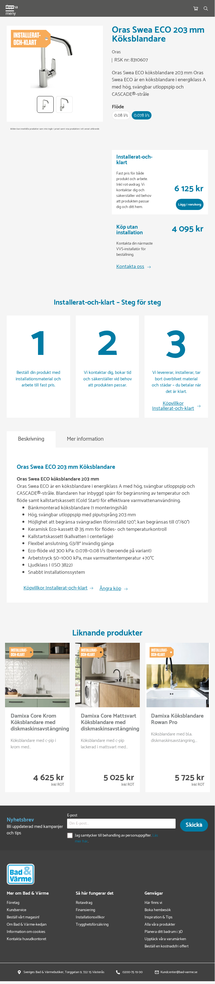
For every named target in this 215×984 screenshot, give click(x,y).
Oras (116, 52)
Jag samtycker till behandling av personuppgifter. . (116, 838)
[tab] (31, 439)
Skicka (194, 825)
